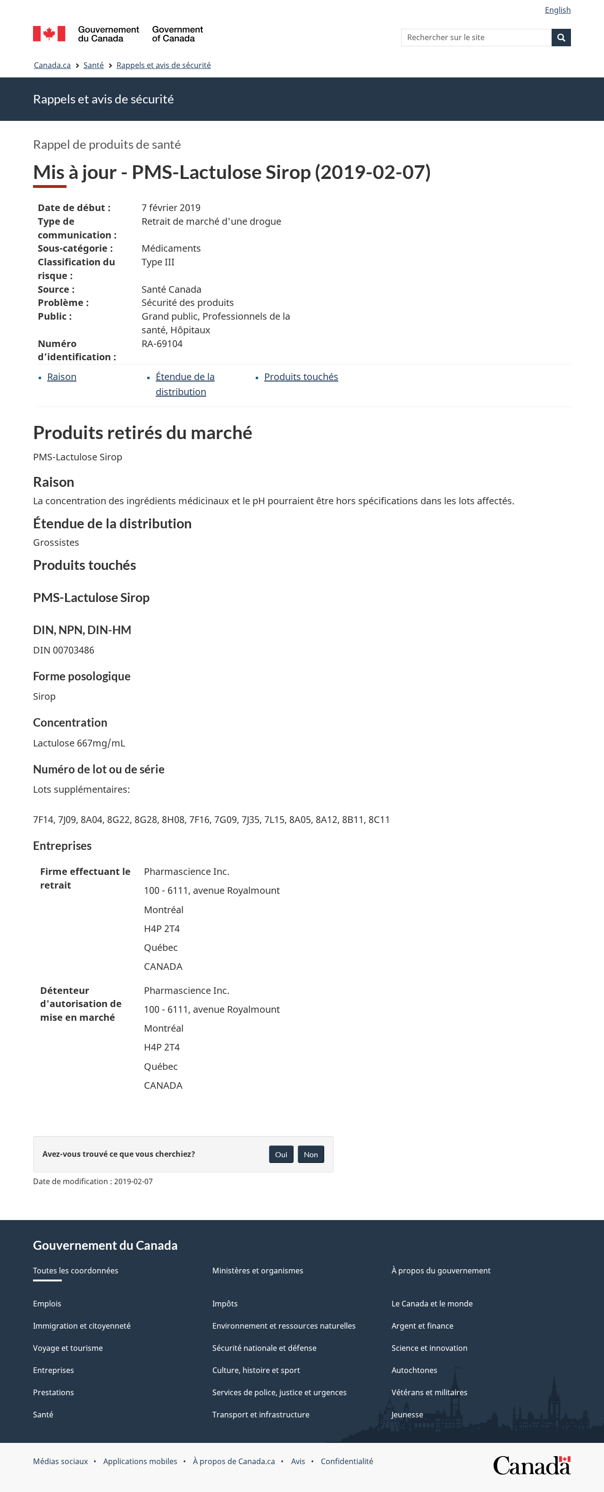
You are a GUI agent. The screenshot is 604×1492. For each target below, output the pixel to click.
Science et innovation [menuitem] (430, 1348)
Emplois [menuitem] (47, 1303)
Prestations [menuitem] (53, 1392)
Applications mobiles (140, 1461)
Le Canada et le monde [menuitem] (432, 1303)
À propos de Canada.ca (234, 1461)
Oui (281, 1154)
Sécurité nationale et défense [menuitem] (264, 1348)
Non (311, 1154)
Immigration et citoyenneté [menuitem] (82, 1326)
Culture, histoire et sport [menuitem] (256, 1370)
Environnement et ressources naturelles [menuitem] (284, 1326)
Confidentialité (347, 1461)
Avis (298, 1461)
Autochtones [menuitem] (414, 1370)
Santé (94, 65)
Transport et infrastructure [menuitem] (261, 1414)
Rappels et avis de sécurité (164, 65)
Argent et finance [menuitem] (422, 1326)
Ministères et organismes (257, 1270)
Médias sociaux (60, 1461)
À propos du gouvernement (441, 1270)
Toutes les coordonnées (75, 1270)
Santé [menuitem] (43, 1414)
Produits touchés (301, 376)
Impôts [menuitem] (225, 1303)
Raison (61, 376)
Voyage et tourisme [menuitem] (68, 1348)
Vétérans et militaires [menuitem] (430, 1392)
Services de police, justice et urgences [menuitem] (279, 1392)
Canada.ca (52, 65)
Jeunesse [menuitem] (407, 1414)
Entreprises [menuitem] (53, 1370)
